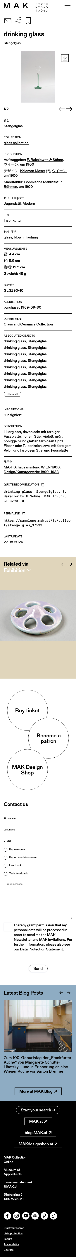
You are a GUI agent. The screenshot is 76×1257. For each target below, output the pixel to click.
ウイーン (11, 164)
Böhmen (10, 186)
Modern (29, 203)
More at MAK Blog (36, 1091)
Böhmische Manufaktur (43, 182)
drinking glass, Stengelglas (25, 341)
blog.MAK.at (36, 1133)
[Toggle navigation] (67, 6)
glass (8, 237)
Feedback (15, 865)
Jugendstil (12, 203)
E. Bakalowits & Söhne (45, 159)
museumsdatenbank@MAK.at (18, 1184)
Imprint (8, 1239)
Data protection (13, 1233)
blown (19, 237)
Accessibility (11, 1244)
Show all (13, 394)
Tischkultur (13, 220)
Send (38, 968)
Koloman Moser (32, 171)
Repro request (17, 849)
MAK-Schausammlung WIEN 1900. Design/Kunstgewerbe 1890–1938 (32, 469)
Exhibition (14, 570)
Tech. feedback (18, 873)
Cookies (8, 1250)
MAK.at (36, 1121)
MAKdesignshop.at (36, 1144)
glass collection (16, 143)
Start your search (36, 1110)
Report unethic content (23, 857)
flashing (31, 237)
